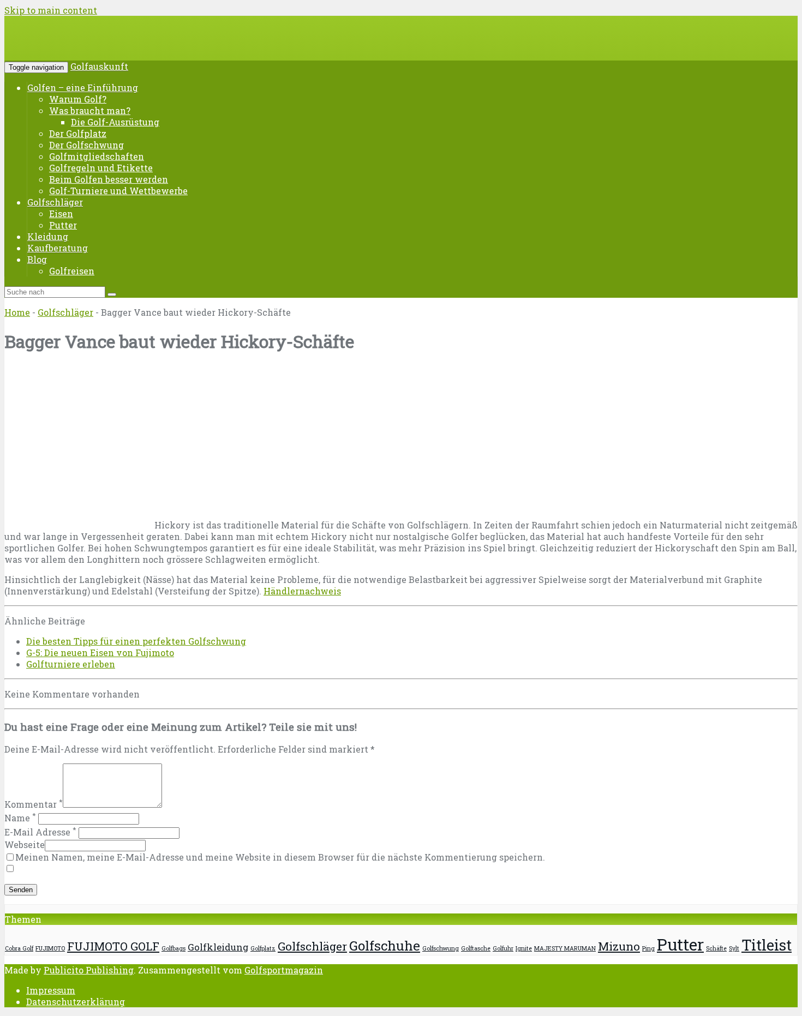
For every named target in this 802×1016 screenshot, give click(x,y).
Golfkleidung (218, 947)
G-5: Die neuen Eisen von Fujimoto (100, 652)
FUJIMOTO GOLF (113, 946)
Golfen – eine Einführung (82, 87)
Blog (37, 259)
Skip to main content (50, 10)
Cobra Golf (19, 948)
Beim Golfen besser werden (108, 179)
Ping (648, 948)
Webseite (24, 844)
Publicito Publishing (89, 970)
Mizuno (619, 946)
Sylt (734, 948)
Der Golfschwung (86, 145)
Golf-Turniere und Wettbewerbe (118, 190)
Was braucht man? (89, 110)
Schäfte (716, 948)
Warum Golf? (77, 99)
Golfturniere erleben (70, 664)
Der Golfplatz (77, 133)
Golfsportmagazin (283, 970)
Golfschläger (55, 202)
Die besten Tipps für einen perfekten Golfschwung (136, 641)
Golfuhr (503, 948)
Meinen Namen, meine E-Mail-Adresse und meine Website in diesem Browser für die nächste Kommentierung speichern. (280, 857)
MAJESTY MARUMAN (565, 948)
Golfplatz (263, 948)
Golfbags (173, 948)
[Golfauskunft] (87, 46)
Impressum (50, 990)
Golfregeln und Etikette (101, 167)
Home (17, 312)
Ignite (524, 948)
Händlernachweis (302, 591)
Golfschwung (440, 948)
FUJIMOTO (50, 948)
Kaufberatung (57, 248)
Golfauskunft (99, 66)
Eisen (61, 213)
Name (20, 817)
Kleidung (47, 236)
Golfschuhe (384, 945)
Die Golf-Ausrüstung (115, 122)
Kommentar (33, 804)
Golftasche (475, 948)
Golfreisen (71, 270)
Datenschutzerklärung (75, 1001)
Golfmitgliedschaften (96, 156)
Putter (63, 225)
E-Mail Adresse (40, 832)
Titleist (766, 944)
